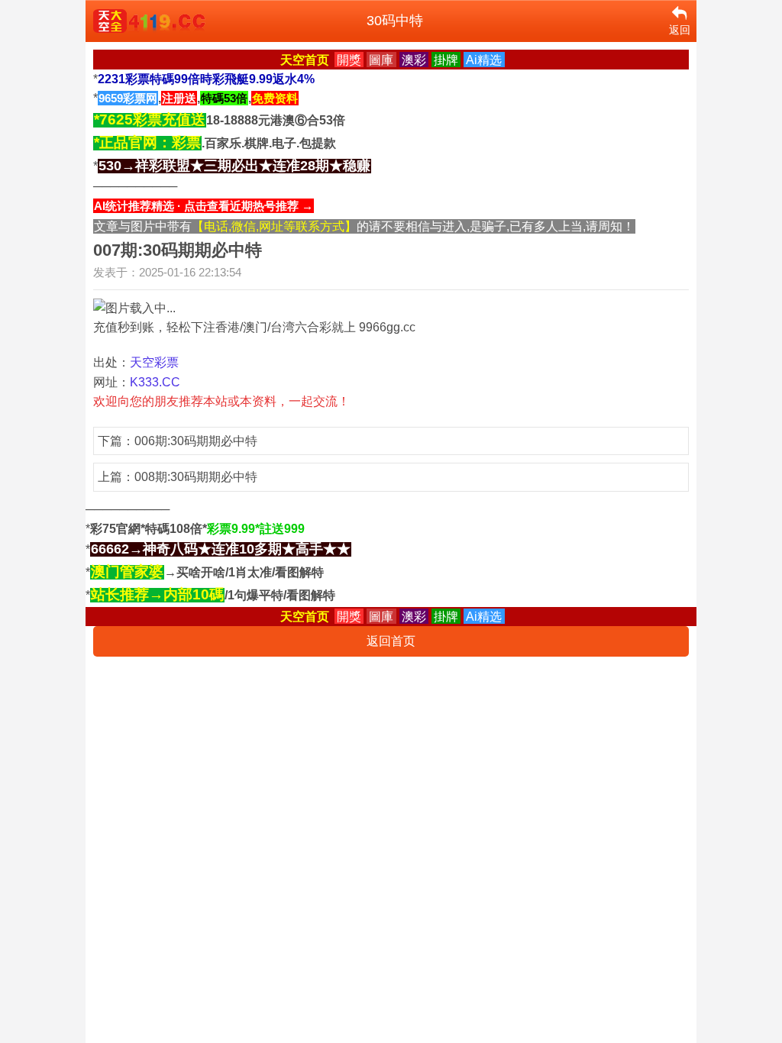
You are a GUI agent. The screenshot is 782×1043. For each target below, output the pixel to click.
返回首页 (391, 641)
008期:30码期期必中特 (195, 476)
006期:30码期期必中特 (195, 440)
